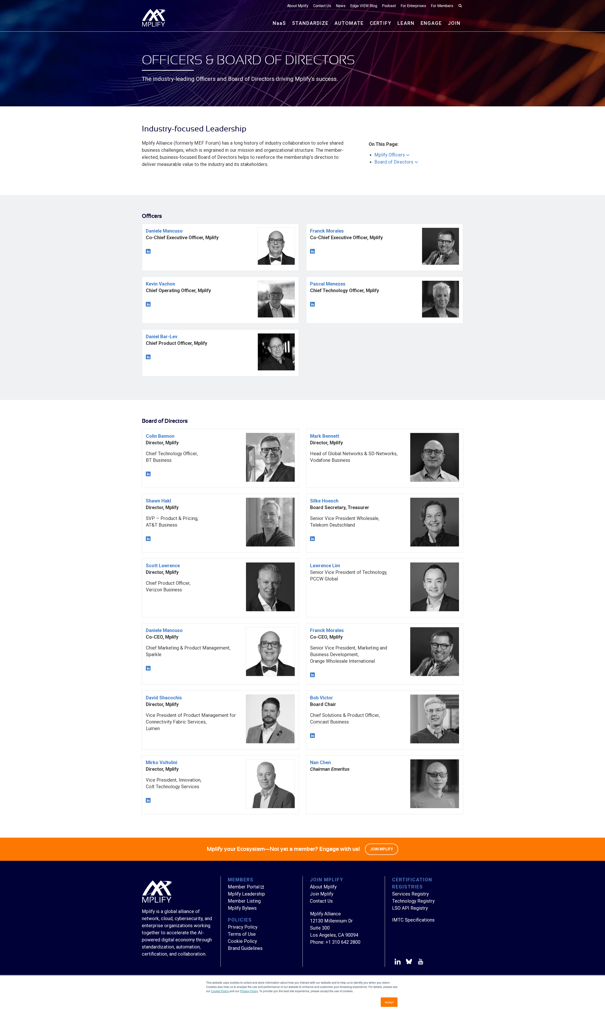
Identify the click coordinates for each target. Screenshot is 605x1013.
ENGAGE (431, 23)
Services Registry (410, 894)
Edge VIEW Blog (363, 6)
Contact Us (322, 6)
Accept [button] (389, 1002)
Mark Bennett (324, 436)
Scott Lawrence (163, 565)
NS (279, 23)
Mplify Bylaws (242, 908)
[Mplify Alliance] (157, 901)
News (341, 6)
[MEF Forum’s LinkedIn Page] (397, 962)
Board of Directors (393, 162)
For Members (442, 6)
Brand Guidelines (245, 948)
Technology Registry (413, 901)
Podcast (389, 6)
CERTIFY (380, 23)
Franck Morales (327, 231)
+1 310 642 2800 (342, 942)
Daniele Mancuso (164, 231)
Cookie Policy (220, 991)
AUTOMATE (349, 23)
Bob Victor (321, 698)
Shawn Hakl (158, 501)
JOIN (454, 23)
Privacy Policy (249, 991)
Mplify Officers (389, 155)
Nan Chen (320, 762)
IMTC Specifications (413, 920)
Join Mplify (321, 894)
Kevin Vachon (160, 284)
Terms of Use (242, 934)
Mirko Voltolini (161, 762)
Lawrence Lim (325, 565)
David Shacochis (164, 698)
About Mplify (297, 6)
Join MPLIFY (381, 849)
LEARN (406, 23)
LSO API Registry (410, 908)
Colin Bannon (160, 436)
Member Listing (244, 901)
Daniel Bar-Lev (161, 336)
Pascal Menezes (328, 284)
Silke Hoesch (324, 501)
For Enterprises (413, 6)
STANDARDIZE (310, 23)
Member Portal (243, 887)
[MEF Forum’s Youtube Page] (419, 962)
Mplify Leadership (246, 894)
